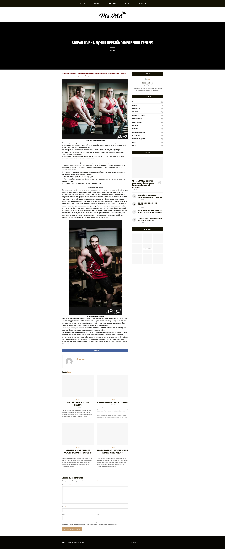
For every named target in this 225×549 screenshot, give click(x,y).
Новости (97, 3)
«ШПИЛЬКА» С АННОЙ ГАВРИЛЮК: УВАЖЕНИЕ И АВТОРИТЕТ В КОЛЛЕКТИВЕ (78, 451)
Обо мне (128, 3)
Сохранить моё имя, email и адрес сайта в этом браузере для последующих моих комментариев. (90, 524)
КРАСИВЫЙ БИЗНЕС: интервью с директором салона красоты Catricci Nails (150, 196)
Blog (133, 102)
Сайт (98, 515)
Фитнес (78, 399)
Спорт (134, 142)
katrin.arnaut (80, 359)
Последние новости (138, 132)
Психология (136, 135)
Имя (64, 507)
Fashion (134, 105)
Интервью (112, 3)
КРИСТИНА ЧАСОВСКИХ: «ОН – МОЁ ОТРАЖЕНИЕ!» (147, 204)
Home (68, 3)
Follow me (148, 249)
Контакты (143, 3)
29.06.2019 (112, 50)
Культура (135, 125)
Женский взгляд (137, 119)
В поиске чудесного (138, 115)
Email (64, 515)
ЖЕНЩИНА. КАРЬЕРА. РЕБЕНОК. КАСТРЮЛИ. (112, 402)
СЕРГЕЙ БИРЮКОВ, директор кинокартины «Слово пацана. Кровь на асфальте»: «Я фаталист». (143, 184)
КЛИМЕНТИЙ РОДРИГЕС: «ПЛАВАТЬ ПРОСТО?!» (78, 403)
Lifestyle (82, 3)
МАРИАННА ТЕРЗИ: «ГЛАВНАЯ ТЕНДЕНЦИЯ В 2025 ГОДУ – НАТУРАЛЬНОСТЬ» (150, 219)
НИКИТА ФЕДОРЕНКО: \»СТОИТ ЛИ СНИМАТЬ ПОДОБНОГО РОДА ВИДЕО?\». (112, 451)
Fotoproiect (136, 108)
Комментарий (66, 485)
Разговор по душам (138, 139)
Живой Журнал (137, 122)
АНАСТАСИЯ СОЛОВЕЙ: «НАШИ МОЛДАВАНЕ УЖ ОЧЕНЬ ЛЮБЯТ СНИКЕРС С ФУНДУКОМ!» (150, 212)
